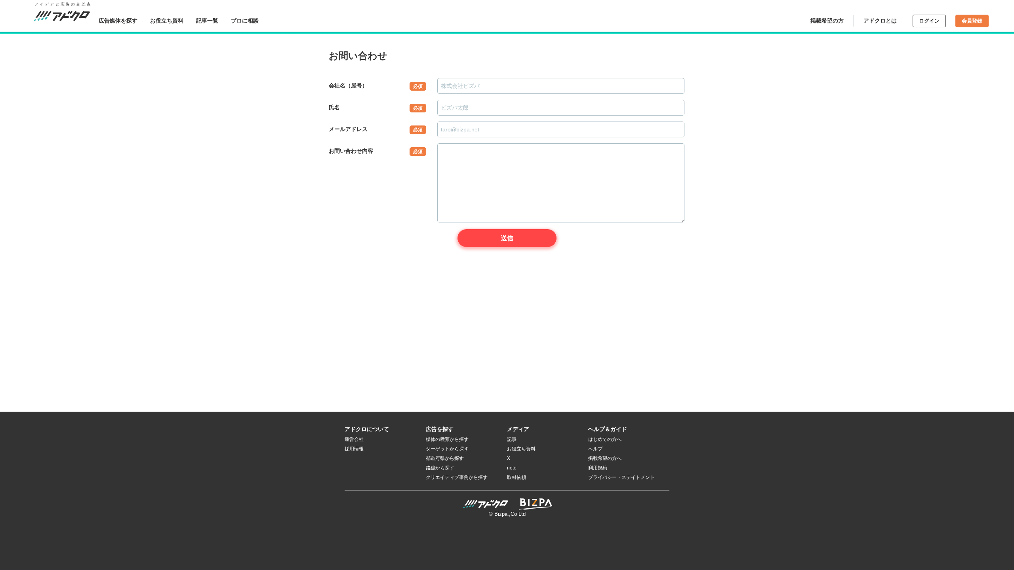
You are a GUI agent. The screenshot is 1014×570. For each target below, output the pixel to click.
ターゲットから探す (447, 449)
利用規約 (597, 468)
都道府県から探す (445, 458)
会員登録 (972, 21)
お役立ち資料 (166, 20)
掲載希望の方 (827, 20)
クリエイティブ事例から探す (457, 477)
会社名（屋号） (376, 85)
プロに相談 (245, 20)
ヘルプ (595, 449)
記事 (512, 439)
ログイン (929, 21)
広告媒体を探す (118, 20)
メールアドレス (376, 129)
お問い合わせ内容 (376, 151)
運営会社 (354, 439)
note (512, 468)
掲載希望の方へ (604, 458)
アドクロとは (880, 20)
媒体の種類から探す (447, 439)
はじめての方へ (604, 439)
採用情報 (354, 449)
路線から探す (440, 468)
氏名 (376, 107)
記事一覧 (207, 20)
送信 (507, 238)
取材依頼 (516, 477)
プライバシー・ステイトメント (621, 477)
